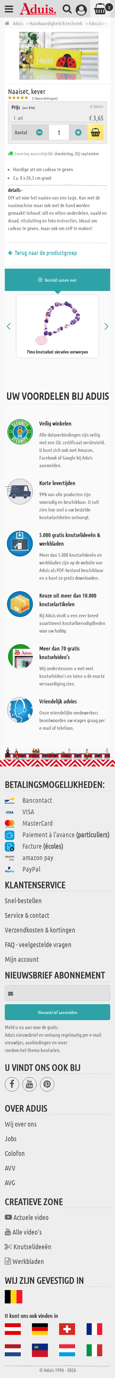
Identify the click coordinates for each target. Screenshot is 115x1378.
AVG (10, 1182)
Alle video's (27, 1232)
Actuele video (31, 1217)
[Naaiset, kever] (59, 56)
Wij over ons (21, 1124)
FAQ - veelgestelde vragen (38, 944)
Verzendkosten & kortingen (40, 929)
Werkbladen (28, 1261)
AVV (10, 1168)
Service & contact (27, 915)
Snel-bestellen (23, 900)
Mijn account (22, 959)
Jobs (11, 1138)
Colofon (15, 1153)
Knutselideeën (32, 1246)
